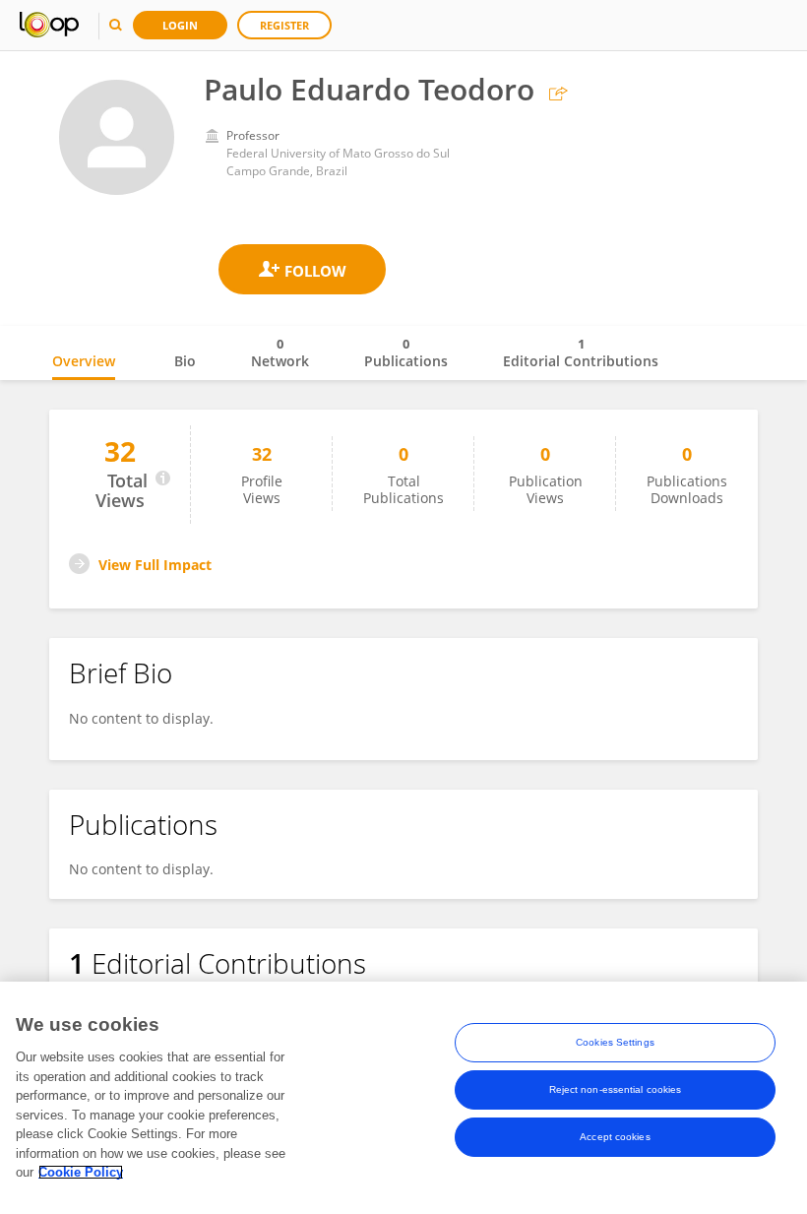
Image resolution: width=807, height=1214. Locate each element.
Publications (406, 352)
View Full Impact (155, 564)
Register (284, 25)
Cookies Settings (615, 1042)
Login (180, 25)
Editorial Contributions (580, 352)
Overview (83, 360)
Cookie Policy (80, 1172)
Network (280, 352)
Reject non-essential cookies (615, 1089)
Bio (185, 360)
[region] (403, 1098)
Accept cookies (615, 1136)
